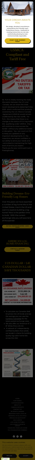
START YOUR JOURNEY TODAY (17, 40)
